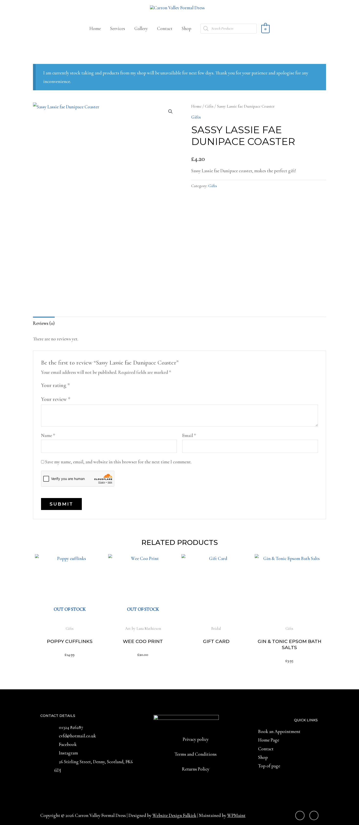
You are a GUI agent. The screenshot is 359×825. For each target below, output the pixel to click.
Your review (55, 399)
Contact (164, 28)
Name (48, 435)
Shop (186, 28)
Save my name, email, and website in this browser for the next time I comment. (118, 462)
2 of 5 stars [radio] (82, 385)
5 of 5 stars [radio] (101, 385)
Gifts (209, 106)
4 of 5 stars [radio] (95, 385)
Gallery (141, 28)
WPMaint (236, 815)
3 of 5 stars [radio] (88, 385)
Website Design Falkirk (174, 815)
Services (117, 28)
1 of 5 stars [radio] (75, 385)
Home (95, 28)
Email (189, 435)
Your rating (55, 385)
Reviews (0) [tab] (44, 323)
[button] (170, 111)
